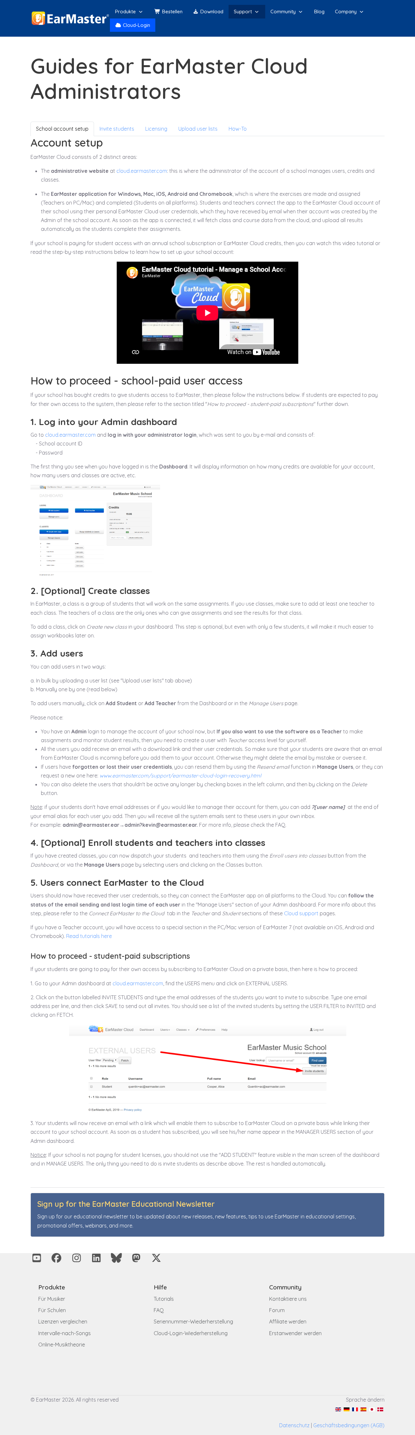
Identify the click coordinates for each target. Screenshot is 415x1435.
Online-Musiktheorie (61, 1344)
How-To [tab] (238, 128)
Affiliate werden (287, 1321)
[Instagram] (76, 1258)
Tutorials (164, 1299)
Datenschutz (294, 1425)
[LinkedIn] (96, 1258)
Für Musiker (51, 1299)
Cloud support (301, 913)
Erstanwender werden (295, 1333)
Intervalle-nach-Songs (64, 1333)
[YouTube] (36, 1258)
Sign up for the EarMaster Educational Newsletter (126, 1204)
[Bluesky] (116, 1258)
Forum (277, 1310)
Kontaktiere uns (288, 1299)
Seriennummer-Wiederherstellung (193, 1321)
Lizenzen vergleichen (62, 1321)
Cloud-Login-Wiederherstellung (191, 1333)
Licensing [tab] (156, 128)
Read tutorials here (89, 936)
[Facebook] (57, 1258)
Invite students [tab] (117, 128)
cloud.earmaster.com (141, 171)
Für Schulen (52, 1310)
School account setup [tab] (62, 128)
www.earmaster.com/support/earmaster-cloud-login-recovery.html (180, 775)
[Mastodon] (136, 1258)
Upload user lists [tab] (198, 128)
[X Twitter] (156, 1258)
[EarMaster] (70, 18)
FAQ (159, 1310)
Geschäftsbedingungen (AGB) (349, 1425)
